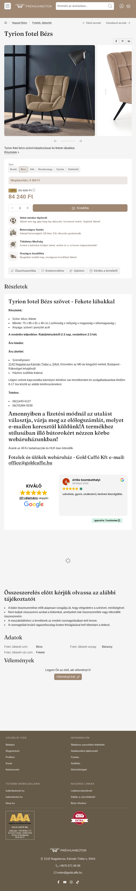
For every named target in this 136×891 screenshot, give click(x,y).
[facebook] (116, 41)
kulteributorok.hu (15, 790)
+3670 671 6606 (122, 13)
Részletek (10, 152)
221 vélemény (28, 498)
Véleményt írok (65, 676)
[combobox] (85, 6)
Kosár (9, 763)
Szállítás (75, 763)
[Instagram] (71, 882)
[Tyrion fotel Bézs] (49, 90)
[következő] (80, 141)
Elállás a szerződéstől (83, 796)
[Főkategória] (5, 23)
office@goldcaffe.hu (30, 463)
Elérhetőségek (79, 769)
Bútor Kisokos (78, 803)
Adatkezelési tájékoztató (84, 750)
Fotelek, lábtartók (42, 22)
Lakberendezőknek (81, 790)
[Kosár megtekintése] (128, 6)
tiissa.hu (10, 803)
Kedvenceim (12, 769)
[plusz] (27, 208)
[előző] (56, 141)
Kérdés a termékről (106, 270)
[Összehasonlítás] (23, 271)
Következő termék (116, 22)
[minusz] (12, 208)
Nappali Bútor (19, 22)
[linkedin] (129, 41)
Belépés (10, 744)
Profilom (10, 757)
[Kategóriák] (7, 6)
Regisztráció (12, 750)
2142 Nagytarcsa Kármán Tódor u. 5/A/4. (34, 364)
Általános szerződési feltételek (88, 744)
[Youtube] (65, 882)
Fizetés (75, 757)
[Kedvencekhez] (53, 271)
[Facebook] (58, 882)
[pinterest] (122, 41)
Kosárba (83, 208)
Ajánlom (79, 270)
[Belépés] (121, 6)
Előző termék (93, 22)
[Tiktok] (77, 882)
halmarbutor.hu (14, 796)
